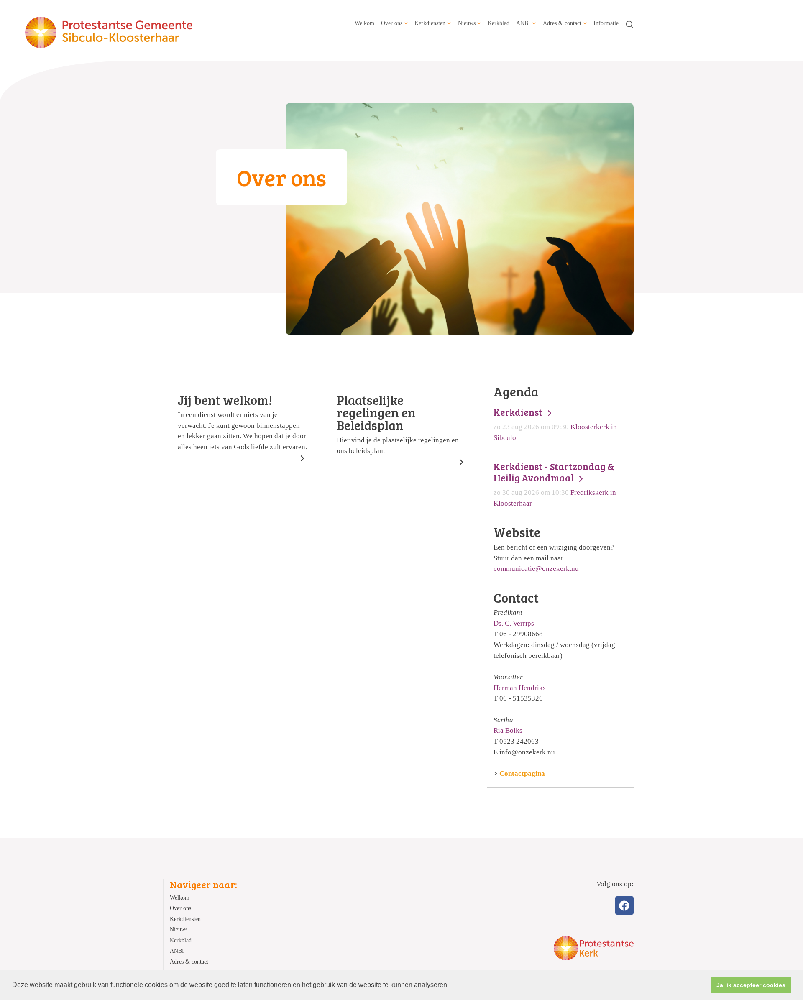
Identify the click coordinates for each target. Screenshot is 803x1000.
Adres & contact (562, 23)
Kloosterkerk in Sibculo (555, 424)
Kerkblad (498, 23)
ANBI (523, 23)
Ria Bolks (508, 730)
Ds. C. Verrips (514, 623)
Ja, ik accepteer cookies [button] (750, 985)
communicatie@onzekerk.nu (536, 569)
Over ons (391, 23)
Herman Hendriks (520, 688)
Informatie (606, 23)
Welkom (364, 23)
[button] (451, 986)
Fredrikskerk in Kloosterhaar (555, 483)
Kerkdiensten (429, 23)
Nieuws (467, 23)
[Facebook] (624, 905)
